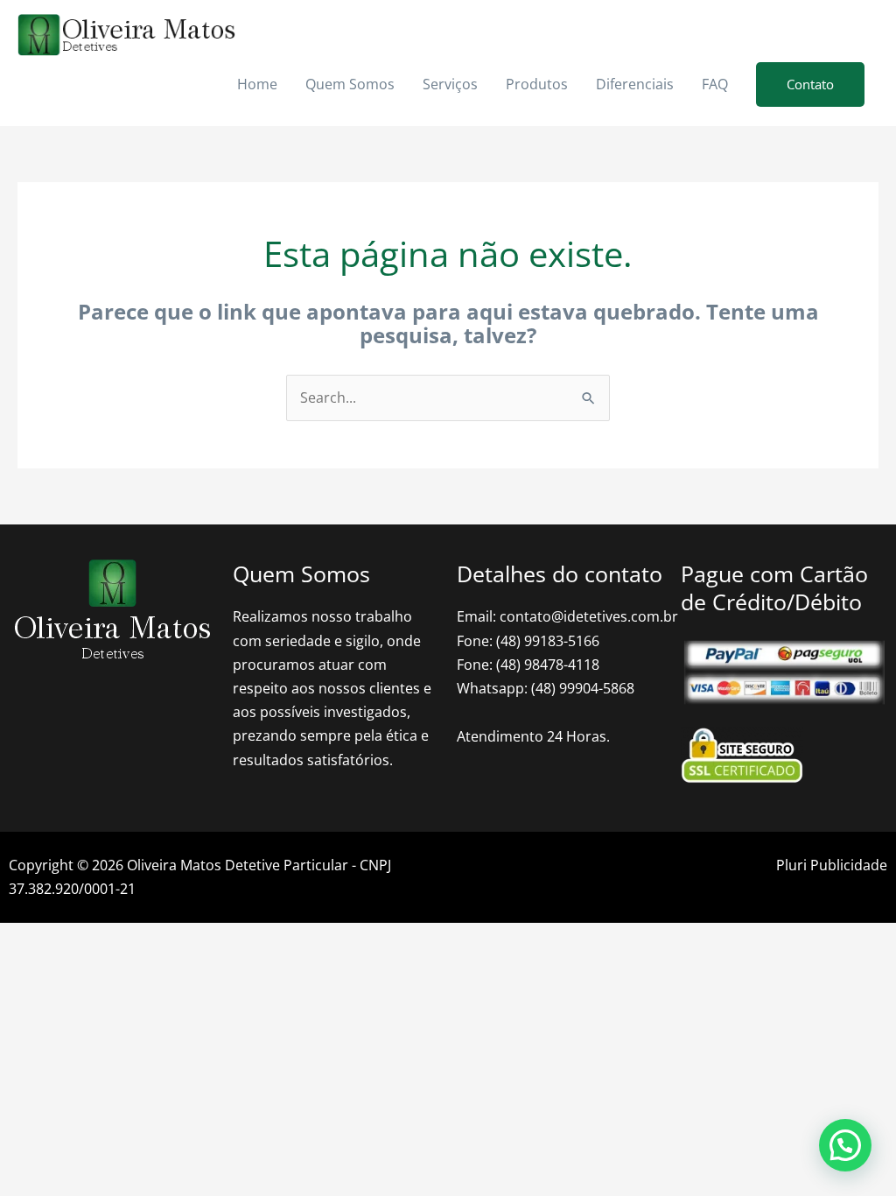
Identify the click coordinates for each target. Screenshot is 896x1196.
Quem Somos (350, 84)
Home (257, 84)
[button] (810, 84)
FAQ (715, 84)
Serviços (450, 84)
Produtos (537, 84)
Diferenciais (635, 84)
